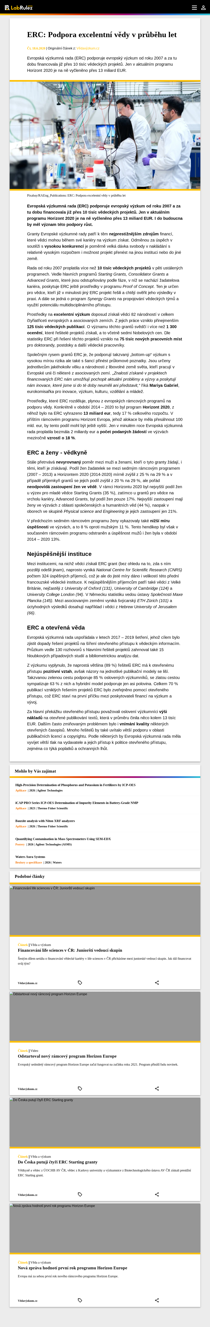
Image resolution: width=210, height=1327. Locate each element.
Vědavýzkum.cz (87, 48)
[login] (203, 7)
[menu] (194, 7)
